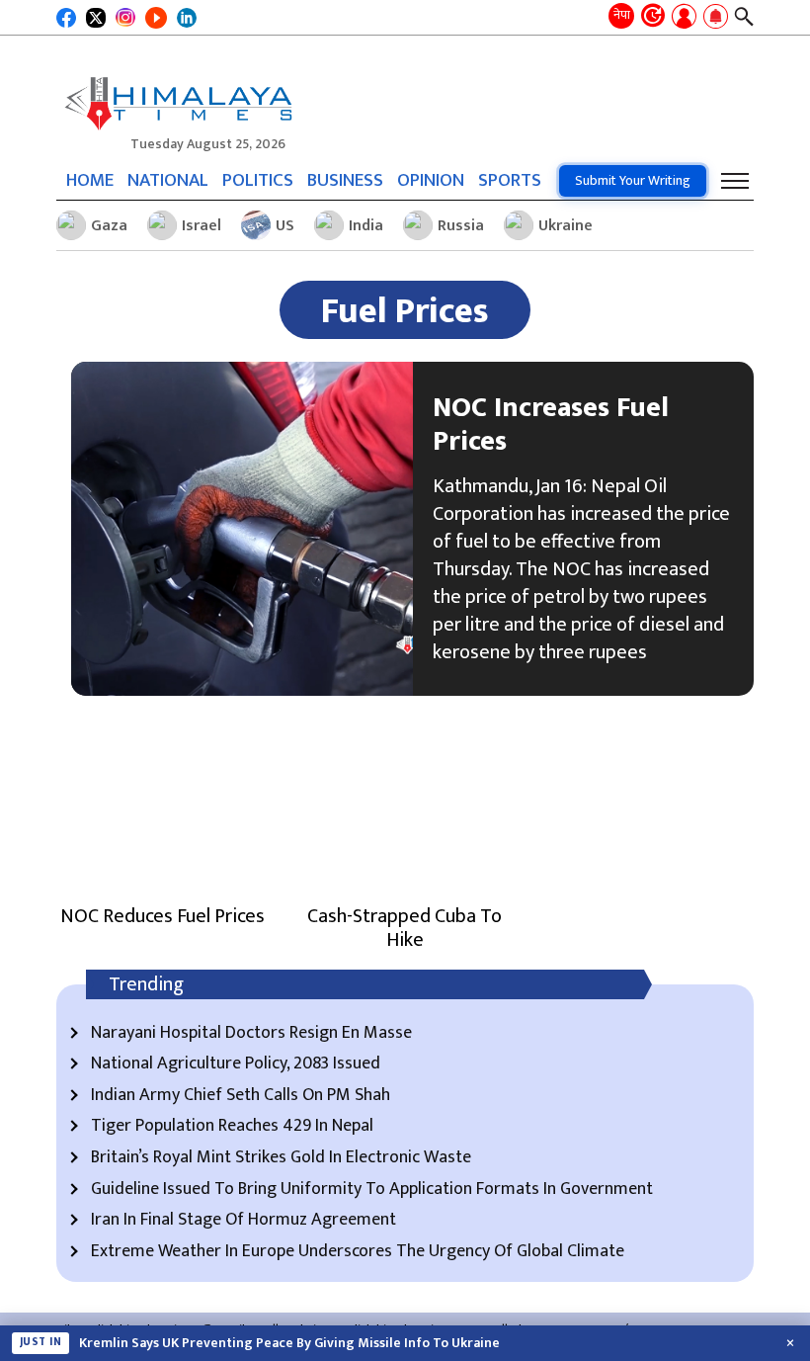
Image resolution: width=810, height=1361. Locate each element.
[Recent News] (653, 17)
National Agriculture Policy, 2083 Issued (235, 1064)
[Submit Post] (684, 18)
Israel (201, 226)
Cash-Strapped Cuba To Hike (404, 928)
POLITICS (257, 180)
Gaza (109, 226)
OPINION (430, 180)
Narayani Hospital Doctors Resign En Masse (251, 1034)
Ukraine (565, 226)
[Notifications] (715, 18)
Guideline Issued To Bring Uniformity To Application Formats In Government (372, 1190)
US (285, 226)
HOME (90, 180)
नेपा (621, 15)
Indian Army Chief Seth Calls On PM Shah (240, 1096)
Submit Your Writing (632, 180)
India (366, 226)
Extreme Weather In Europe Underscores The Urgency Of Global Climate (357, 1252)
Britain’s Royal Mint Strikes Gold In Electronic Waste (281, 1158)
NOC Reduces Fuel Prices (162, 916)
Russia (461, 226)
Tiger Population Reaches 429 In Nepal (232, 1127)
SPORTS (509, 180)
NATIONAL (167, 180)
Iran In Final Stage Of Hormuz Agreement (243, 1221)
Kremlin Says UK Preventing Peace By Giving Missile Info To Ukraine (289, 1343)
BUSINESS (345, 180)
